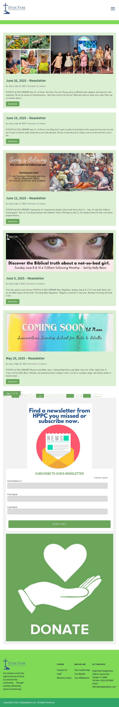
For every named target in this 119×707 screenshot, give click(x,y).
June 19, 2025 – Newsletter (26, 118)
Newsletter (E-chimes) (36, 86)
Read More (12, 104)
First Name (12, 494)
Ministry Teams (64, 677)
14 (46, 396)
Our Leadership (82, 670)
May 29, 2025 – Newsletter (25, 358)
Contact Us (62, 670)
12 (34, 396)
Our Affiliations (82, 677)
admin (11, 86)
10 (25, 396)
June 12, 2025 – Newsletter (26, 198)
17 (59, 396)
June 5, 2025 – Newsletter (25, 278)
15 (51, 396)
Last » (98, 396)
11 (29, 396)
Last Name (12, 507)
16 (55, 396)
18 (64, 396)
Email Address (14, 481)
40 (81, 396)
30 (76, 396)
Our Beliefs (80, 674)
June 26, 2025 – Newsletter (26, 80)
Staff (59, 674)
